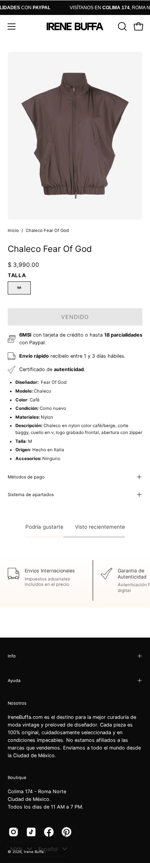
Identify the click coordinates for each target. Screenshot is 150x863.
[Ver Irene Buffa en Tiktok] (31, 832)
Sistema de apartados (31, 494)
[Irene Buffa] (75, 26)
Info (12, 656)
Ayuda (14, 680)
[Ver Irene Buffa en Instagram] (13, 832)
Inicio (13, 230)
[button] (121, 26)
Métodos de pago (26, 477)
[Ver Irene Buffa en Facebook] (49, 832)
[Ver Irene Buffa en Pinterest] (66, 832)
